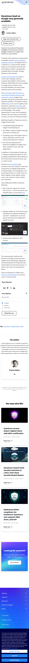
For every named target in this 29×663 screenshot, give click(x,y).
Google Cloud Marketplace (9, 275)
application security (7, 97)
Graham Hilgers (11, 33)
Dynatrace (7, 326)
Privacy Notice (14, 648)
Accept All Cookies (14, 660)
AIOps (8, 104)
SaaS (21, 326)
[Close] (27, 631)
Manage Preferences (14, 651)
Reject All (14, 655)
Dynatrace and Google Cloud (10, 77)
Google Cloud (15, 326)
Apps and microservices (10, 39)
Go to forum (14, 562)
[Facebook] (7, 287)
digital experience (15, 95)
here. (23, 193)
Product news (7, 43)
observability (13, 164)
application (8, 93)
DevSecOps (18, 106)
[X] (11, 287)
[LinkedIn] (14, 287)
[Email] (4, 287)
